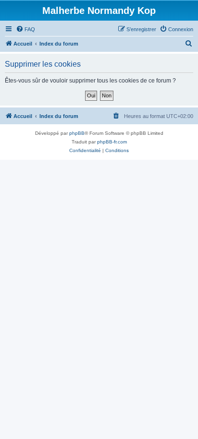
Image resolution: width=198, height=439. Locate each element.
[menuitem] (25, 29)
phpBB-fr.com (112, 141)
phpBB (77, 133)
